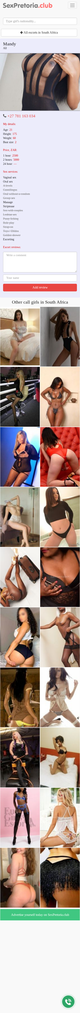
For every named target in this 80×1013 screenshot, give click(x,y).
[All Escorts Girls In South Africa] (27, 5)
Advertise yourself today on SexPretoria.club (40, 914)
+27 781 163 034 (21, 116)
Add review (40, 287)
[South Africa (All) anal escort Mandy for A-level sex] (40, 82)
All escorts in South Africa (40, 32)
